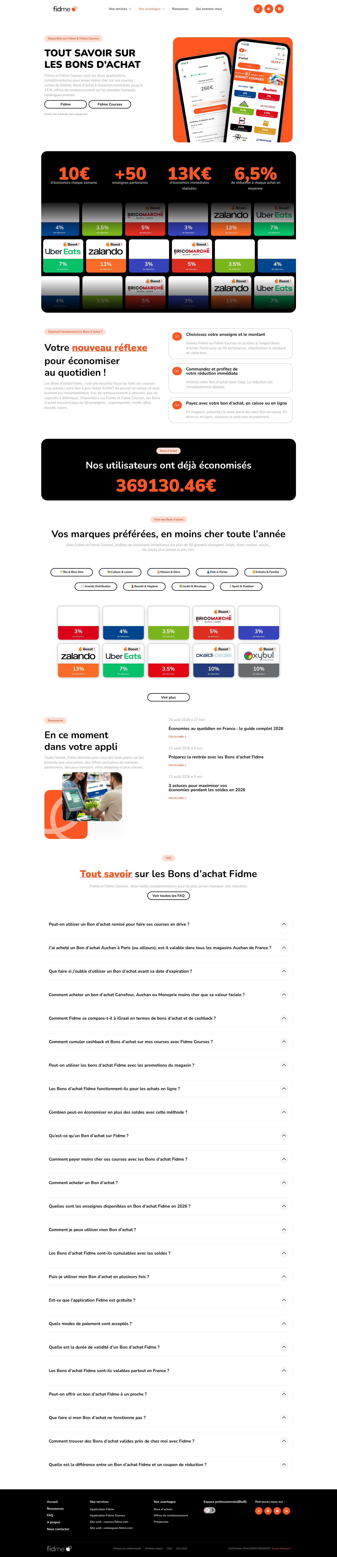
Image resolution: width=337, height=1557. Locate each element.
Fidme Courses (110, 104)
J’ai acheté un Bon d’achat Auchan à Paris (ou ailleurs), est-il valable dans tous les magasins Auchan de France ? (160, 948)
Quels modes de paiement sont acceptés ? (90, 1323)
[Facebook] (268, 8)
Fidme (66, 104)
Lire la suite (177, 737)
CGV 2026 (181, 1548)
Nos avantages (149, 9)
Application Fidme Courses (107, 1515)
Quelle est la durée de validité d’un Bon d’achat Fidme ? (104, 1347)
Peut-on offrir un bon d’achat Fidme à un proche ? (98, 1394)
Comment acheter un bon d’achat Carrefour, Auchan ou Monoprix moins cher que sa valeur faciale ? (147, 995)
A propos (53, 1522)
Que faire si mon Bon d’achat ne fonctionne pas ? (97, 1417)
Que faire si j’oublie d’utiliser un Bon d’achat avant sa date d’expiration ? (120, 971)
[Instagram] (279, 8)
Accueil (52, 1502)
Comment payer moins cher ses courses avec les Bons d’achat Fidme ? (118, 1159)
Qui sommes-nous (209, 9)
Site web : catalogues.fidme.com (111, 1528)
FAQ (50, 1515)
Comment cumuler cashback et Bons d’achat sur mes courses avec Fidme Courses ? (131, 1042)
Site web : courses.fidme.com (109, 1522)
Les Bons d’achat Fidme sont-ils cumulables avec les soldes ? (109, 1253)
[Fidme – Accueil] (59, 1548)
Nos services (118, 9)
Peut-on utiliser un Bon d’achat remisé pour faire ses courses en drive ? (119, 924)
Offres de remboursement (171, 1515)
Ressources (180, 9)
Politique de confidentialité (127, 1548)
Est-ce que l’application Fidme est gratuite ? (92, 1300)
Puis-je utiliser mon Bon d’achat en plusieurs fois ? (99, 1276)
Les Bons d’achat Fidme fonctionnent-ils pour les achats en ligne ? (114, 1089)
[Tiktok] (258, 8)
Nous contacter (58, 1529)
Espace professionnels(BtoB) (225, 1502)
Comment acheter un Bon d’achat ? (83, 1183)
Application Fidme (102, 1509)
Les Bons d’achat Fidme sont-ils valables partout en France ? (109, 1370)
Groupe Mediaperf (281, 1548)
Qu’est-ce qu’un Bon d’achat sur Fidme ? (88, 1136)
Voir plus (168, 697)
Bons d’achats (163, 1509)
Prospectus (161, 1522)
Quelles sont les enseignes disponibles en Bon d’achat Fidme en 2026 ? (119, 1206)
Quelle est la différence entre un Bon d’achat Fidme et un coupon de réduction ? (127, 1464)
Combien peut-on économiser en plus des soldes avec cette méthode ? (118, 1112)
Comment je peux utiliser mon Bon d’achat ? (92, 1229)
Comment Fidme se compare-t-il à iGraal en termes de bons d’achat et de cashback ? (132, 1018)
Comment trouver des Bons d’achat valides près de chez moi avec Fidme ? (121, 1441)
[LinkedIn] (286, 1511)
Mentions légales (154, 1548)
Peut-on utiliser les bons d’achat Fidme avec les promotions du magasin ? (121, 1065)
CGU (169, 1548)
